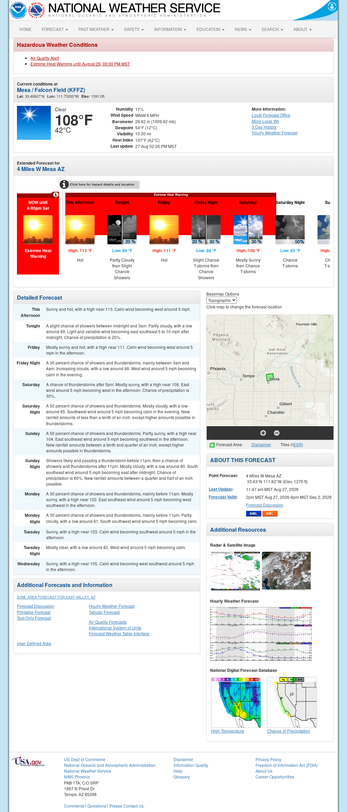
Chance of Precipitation (288, 731)
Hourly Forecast (275, 132)
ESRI (298, 444)
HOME (25, 29)
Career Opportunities (275, 776)
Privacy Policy (268, 759)
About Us (264, 771)
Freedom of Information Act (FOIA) (287, 765)
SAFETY (132, 29)
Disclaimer (261, 444)
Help (178, 771)
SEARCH (271, 29)
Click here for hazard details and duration (102, 184)
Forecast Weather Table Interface (119, 633)
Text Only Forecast (34, 618)
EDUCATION (209, 29)
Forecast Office (271, 115)
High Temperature (227, 731)
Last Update (220, 489)
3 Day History (264, 127)
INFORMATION (168, 29)
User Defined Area (34, 643)
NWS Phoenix (77, 776)
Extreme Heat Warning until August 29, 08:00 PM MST (80, 64)
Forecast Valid (222, 497)
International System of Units (115, 627)
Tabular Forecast (104, 612)
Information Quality (191, 765)
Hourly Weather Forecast (112, 606)
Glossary (182, 776)
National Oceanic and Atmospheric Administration (110, 765)
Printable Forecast (33, 612)
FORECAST (53, 29)
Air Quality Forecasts (108, 622)
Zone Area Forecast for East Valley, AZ (56, 597)
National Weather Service (87, 771)
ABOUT (300, 29)
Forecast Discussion (35, 606)
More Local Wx (265, 121)
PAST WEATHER (94, 29)
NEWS (241, 29)
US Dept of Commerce (84, 759)
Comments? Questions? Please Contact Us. (104, 806)
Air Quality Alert (44, 58)
